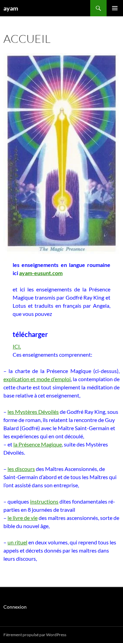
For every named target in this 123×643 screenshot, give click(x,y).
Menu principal (115, 8)
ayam (10, 8)
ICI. (17, 346)
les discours (21, 469)
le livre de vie (23, 517)
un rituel (17, 542)
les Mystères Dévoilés (33, 411)
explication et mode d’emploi (37, 379)
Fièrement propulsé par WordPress (34, 634)
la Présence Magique (37, 444)
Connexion (15, 607)
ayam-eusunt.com (41, 273)
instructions (44, 501)
